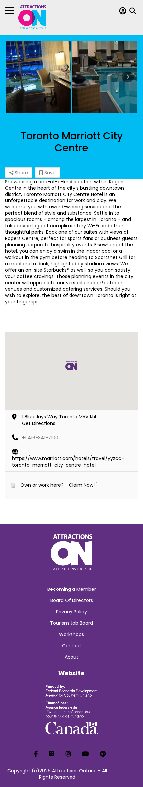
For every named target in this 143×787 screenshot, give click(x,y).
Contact (71, 645)
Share (20, 172)
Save (49, 172)
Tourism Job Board (71, 623)
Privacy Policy (71, 611)
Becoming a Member (71, 589)
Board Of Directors (71, 600)
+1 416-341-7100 (40, 437)
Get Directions (38, 423)
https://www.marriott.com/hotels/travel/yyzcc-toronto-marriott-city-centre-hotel (68, 458)
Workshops (71, 634)
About (71, 657)
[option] (38, 77)
